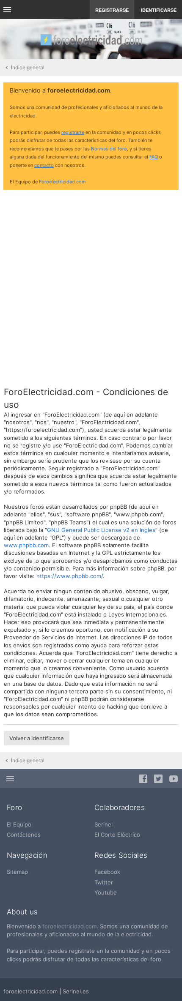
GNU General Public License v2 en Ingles (101, 529)
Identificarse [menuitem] (158, 10)
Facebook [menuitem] (107, 871)
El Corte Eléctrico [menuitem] (117, 834)
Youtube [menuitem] (105, 892)
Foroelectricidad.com (62, 182)
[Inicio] (91, 39)
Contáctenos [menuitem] (24, 834)
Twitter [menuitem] (103, 882)
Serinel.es (76, 991)
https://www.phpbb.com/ (69, 576)
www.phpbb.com (26, 545)
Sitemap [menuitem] (17, 871)
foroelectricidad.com (69, 926)
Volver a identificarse (36, 738)
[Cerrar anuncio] (170, 91)
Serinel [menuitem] (103, 824)
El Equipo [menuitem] (19, 824)
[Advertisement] (91, 287)
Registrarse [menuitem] (112, 10)
